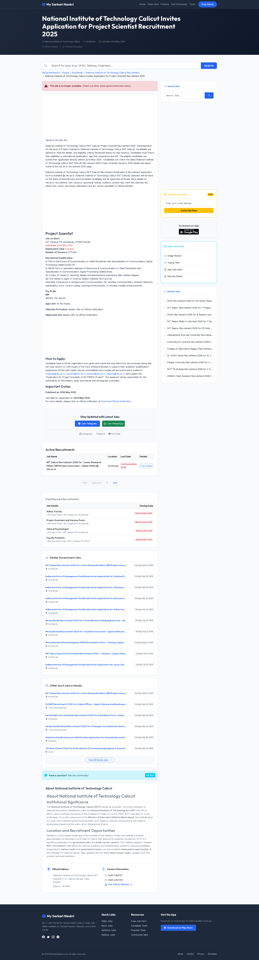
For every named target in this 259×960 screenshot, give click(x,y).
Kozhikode (77, 72)
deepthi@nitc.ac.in (116, 373)
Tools (192, 4)
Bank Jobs (107, 925)
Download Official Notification (116, 401)
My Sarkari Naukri (60, 4)
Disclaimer (212, 954)
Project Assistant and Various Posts (66, 520)
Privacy (200, 954)
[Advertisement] (99, 116)
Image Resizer (174, 255)
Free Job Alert (138, 921)
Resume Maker (175, 276)
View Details (146, 466)
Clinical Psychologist (58, 529)
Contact (190, 954)
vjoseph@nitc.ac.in (76, 373)
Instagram (87, 433)
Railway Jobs (108, 934)
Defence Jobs (108, 930)
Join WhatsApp (115, 423)
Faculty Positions (56, 537)
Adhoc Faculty (54, 511)
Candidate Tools (139, 925)
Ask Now (150, 775)
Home (142, 4)
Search (209, 65)
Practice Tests (138, 930)
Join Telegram (89, 423)
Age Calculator (175, 269)
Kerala (66, 72)
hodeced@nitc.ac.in (55, 373)
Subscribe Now (189, 210)
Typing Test (173, 262)
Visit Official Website (119, 884)
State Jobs (153, 4)
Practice (165, 4)
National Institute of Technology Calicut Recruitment (112, 72)
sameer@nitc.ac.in (96, 373)
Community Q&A (139, 934)
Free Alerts (208, 4)
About (180, 954)
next (115, 483)
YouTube (115, 433)
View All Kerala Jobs (99, 760)
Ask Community (179, 4)
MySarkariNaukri (51, 72)
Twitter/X (100, 433)
